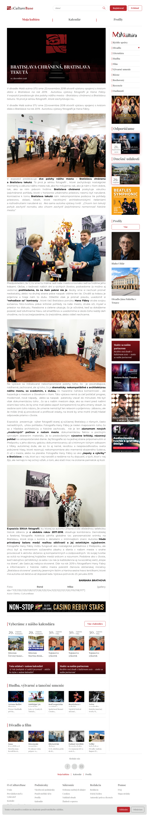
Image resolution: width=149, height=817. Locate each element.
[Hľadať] (104, 8)
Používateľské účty (43, 793)
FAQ (120, 789)
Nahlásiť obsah (69, 797)
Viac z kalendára (95, 623)
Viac (126, 226)
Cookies (66, 793)
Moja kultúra (30, 19)
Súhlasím (123, 809)
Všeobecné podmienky (45, 789)
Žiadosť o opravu (70, 801)
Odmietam (137, 809)
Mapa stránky (124, 793)
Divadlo (116, 47)
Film (115, 63)
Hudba (116, 58)
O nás (9, 789)
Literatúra (118, 53)
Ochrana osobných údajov (74, 789)
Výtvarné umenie (121, 69)
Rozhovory (118, 80)
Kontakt (10, 800)
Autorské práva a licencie (101, 797)
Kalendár (75, 19)
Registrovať (118, 8)
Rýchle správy (120, 42)
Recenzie (117, 85)
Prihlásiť (135, 8)
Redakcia (94, 789)
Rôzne (115, 74)
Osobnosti (118, 90)
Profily (118, 19)
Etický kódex (96, 793)
